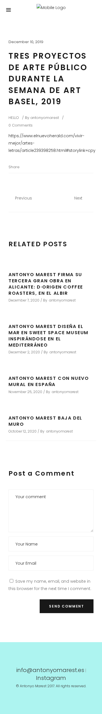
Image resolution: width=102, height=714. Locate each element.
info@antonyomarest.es (50, 670)
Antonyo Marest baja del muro (45, 421)
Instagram (51, 678)
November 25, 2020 (25, 391)
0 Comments (20, 125)
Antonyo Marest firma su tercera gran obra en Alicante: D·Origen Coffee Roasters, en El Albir (45, 283)
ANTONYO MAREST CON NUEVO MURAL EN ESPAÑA (48, 381)
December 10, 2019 (25, 42)
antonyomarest (44, 117)
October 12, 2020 (22, 431)
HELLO (13, 117)
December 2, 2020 (24, 352)
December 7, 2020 (23, 300)
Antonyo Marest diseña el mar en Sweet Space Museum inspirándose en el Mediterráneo (48, 335)
